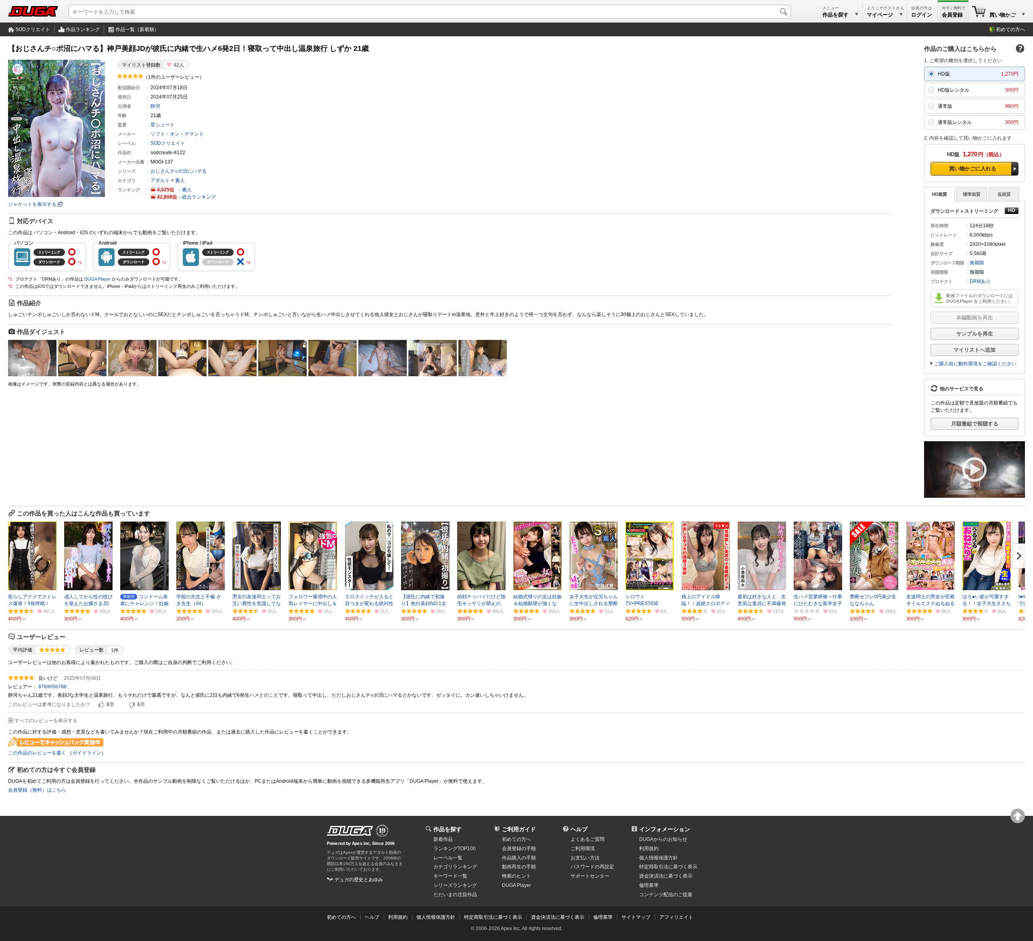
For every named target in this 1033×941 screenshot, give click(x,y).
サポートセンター (590, 876)
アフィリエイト (676, 917)
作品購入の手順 (519, 858)
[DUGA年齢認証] (350, 831)
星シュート (163, 125)
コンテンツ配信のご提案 (665, 894)
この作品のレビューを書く (37, 753)
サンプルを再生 (974, 334)
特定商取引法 (668, 867)
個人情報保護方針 (658, 858)
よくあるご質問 (587, 839)
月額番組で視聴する (974, 424)
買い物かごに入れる (972, 169)
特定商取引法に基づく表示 (493, 917)
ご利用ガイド (519, 829)
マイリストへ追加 (974, 350)
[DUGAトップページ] (33, 11)
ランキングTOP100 (454, 848)
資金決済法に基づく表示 (557, 917)
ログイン (921, 15)
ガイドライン (86, 753)
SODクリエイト (32, 29)
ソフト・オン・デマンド (177, 134)
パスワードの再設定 (592, 867)
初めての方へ (1010, 29)
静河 (155, 106)
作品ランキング (83, 29)
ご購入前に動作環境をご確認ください (975, 364)
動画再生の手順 (519, 867)
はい (101, 704)
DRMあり (980, 281)
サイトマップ (635, 917)
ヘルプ (579, 829)
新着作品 (443, 839)
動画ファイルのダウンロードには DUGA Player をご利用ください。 (980, 298)
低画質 (1004, 194)
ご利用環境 (583, 848)
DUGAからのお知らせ (663, 839)
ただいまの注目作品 (455, 894)
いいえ (132, 704)
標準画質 (972, 194)
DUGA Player (97, 279)
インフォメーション (664, 829)
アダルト (160, 180)
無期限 (977, 263)
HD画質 (939, 194)
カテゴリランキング (455, 867)
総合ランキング (199, 197)
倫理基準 (649, 885)
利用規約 (649, 848)
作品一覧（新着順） (137, 29)
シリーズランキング (455, 885)
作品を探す (447, 829)
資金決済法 (665, 876)
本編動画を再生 (974, 317)
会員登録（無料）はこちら (37, 790)
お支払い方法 (585, 858)
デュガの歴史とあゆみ (359, 879)
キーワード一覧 (450, 876)
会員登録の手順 (519, 848)
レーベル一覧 (447, 858)
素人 (180, 180)
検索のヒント (516, 876)
